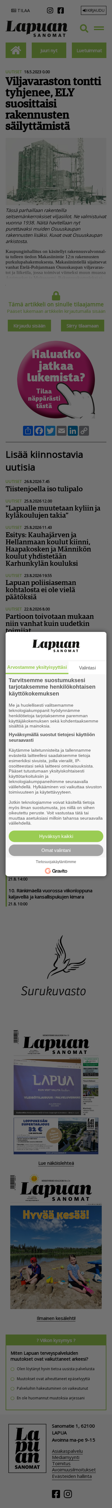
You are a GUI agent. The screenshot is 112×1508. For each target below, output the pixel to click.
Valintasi (87, 667)
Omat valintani (56, 850)
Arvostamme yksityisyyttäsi (37, 667)
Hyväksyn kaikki (56, 836)
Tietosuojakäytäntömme (56, 862)
